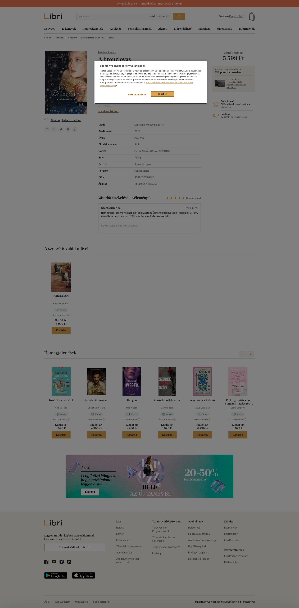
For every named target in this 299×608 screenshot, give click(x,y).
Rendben (162, 94)
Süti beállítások (137, 95)
